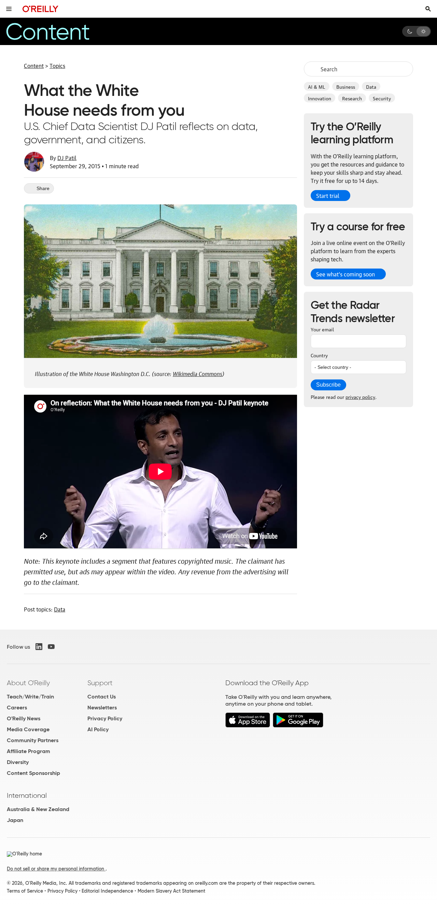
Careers (17, 707)
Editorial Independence (107, 891)
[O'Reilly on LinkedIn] (39, 646)
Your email (322, 329)
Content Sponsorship (33, 773)
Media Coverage (28, 729)
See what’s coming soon (345, 274)
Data (371, 86)
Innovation (319, 98)
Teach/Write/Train (30, 696)
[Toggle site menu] (9, 9)
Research (352, 98)
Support (100, 683)
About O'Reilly (28, 683)
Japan (15, 820)
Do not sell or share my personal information (56, 869)
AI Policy (98, 729)
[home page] (40, 9)
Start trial (327, 195)
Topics (57, 65)
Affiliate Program (28, 751)
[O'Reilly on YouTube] (51, 646)
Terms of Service (25, 891)
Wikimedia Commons (197, 373)
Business (345, 86)
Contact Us (101, 696)
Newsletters (102, 707)
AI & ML (316, 86)
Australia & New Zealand (38, 809)
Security (382, 98)
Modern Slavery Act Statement (171, 891)
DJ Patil (66, 157)
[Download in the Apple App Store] (247, 725)
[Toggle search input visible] (428, 9)
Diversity (18, 762)
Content (34, 65)
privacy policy (360, 396)
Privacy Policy (104, 718)
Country (319, 354)
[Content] (59, 31)
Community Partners (32, 740)
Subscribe (328, 385)
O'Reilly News (23, 718)
